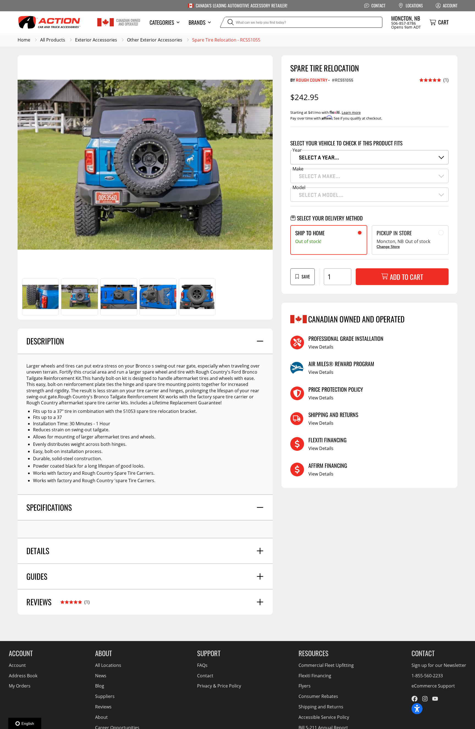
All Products (52, 40)
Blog (99, 686)
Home (24, 40)
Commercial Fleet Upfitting (326, 665)
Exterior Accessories (96, 40)
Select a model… (321, 194)
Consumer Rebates (318, 696)
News (100, 676)
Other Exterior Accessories (154, 40)
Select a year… (319, 157)
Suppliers (105, 696)
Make (297, 169)
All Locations (108, 665)
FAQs (202, 665)
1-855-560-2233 (427, 676)
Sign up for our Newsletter (439, 665)
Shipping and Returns (321, 707)
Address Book (23, 676)
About (101, 717)
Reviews (103, 707)
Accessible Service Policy (324, 717)
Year (297, 150)
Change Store (388, 247)
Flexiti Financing (315, 676)
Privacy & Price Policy (219, 686)
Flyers (305, 686)
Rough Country (311, 80)
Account (17, 665)
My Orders (20, 686)
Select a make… (319, 176)
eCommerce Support (433, 686)
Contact (205, 676)
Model (298, 187)
